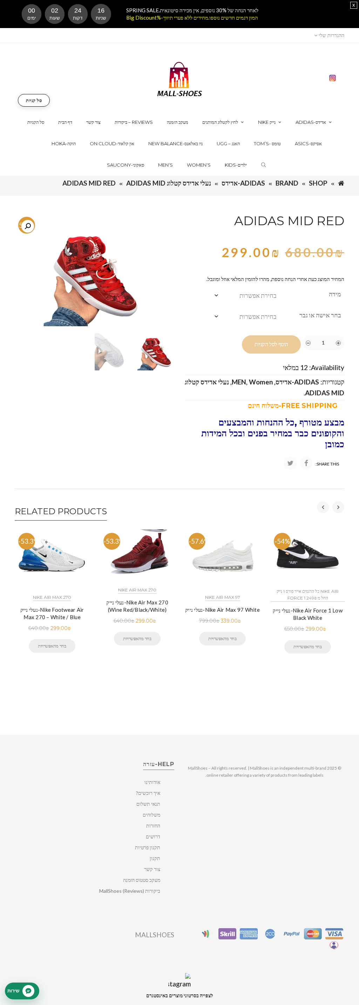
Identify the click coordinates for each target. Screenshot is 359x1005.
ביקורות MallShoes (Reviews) (129, 891)
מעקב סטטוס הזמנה (141, 880)
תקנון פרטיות (147, 847)
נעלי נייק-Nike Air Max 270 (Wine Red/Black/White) (137, 606)
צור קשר (152, 869)
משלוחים (151, 815)
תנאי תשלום (148, 804)
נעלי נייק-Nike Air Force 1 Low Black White (308, 614)
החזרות (153, 826)
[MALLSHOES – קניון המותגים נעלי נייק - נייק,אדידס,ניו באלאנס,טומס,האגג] (179, 78)
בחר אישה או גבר (320, 315)
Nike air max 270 (52, 597)
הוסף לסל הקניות (271, 344)
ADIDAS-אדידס (243, 183)
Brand (287, 183)
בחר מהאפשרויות (52, 646)
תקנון (155, 858)
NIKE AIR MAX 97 (222, 597)
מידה (335, 294)
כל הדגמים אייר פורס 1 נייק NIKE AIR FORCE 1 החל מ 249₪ (308, 595)
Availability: (326, 367)
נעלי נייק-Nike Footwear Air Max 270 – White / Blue (52, 613)
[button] (27, 226)
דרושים (153, 836)
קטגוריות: (332, 382)
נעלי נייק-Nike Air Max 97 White (222, 610)
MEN (239, 382)
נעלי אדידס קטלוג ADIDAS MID (168, 183)
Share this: (327, 464)
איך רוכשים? (148, 793)
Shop (318, 183)
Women (261, 382)
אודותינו (152, 782)
